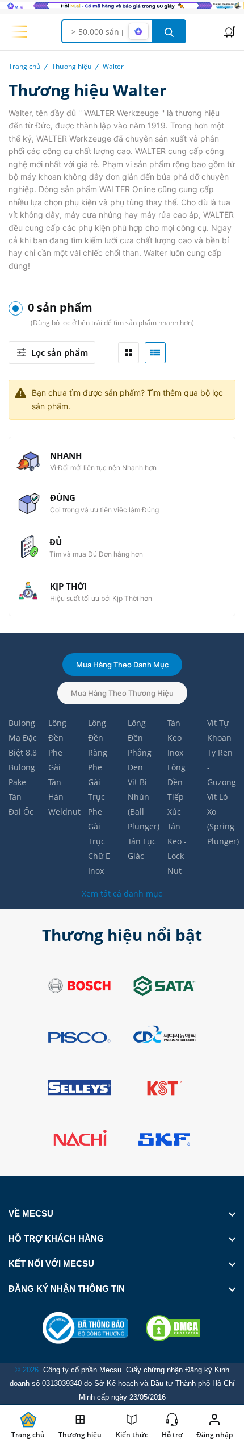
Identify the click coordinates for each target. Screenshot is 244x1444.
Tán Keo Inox (175, 737)
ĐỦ (55, 541)
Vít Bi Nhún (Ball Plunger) (142, 804)
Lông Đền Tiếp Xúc (176, 789)
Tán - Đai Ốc (21, 804)
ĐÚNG (62, 497)
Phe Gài (55, 760)
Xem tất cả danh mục (122, 893)
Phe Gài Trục (96, 782)
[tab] (128, 352)
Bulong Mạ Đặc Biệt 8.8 (23, 737)
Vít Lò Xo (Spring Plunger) (221, 819)
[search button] (169, 31)
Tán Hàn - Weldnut (62, 797)
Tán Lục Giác (142, 848)
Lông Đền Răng (97, 737)
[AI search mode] (138, 31)
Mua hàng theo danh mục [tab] (122, 664)
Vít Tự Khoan (219, 730)
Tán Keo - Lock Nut (177, 848)
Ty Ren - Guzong (221, 767)
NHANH (66, 455)
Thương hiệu (71, 66)
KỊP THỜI (68, 586)
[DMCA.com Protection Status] (173, 1328)
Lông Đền (57, 730)
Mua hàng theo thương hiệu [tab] (122, 693)
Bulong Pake (22, 774)
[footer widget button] (122, 1214)
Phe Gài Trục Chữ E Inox (99, 841)
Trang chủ (24, 66)
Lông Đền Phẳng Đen (140, 745)
